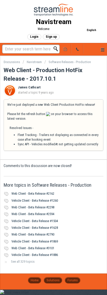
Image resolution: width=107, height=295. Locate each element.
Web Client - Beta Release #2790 (32, 234)
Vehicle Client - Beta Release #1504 (34, 221)
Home (34, 280)
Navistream (34, 62)
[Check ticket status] (65, 49)
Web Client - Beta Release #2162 (32, 193)
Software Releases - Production (70, 62)
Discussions (12, 62)
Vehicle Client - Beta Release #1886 (34, 255)
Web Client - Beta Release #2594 (32, 214)
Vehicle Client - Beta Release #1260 (34, 200)
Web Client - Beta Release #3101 (32, 248)
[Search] (57, 48)
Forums (73, 280)
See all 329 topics (23, 261)
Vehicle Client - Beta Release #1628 (34, 228)
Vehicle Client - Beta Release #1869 (34, 241)
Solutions (52, 280)
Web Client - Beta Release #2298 (32, 207)
